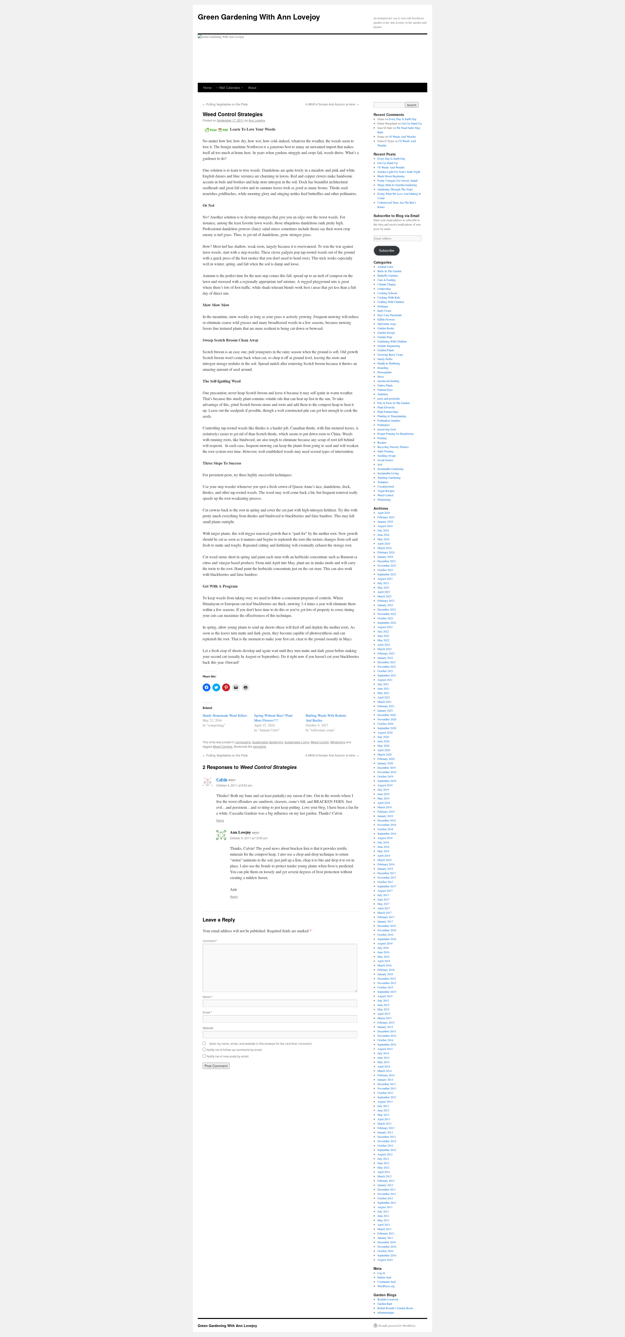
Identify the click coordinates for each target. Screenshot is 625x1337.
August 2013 (385, 1101)
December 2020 (386, 715)
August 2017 (385, 890)
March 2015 (384, 1018)
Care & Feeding (386, 280)
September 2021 (386, 675)
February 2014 (386, 1075)
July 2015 (383, 1000)
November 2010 (386, 1246)
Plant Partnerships (387, 412)
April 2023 (383, 592)
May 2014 (383, 1062)
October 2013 (385, 1093)
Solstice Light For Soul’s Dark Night (398, 172)
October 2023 (385, 570)
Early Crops (384, 310)
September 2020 (386, 728)
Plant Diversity (386, 407)
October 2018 (385, 829)
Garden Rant (384, 1304)
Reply (220, 820)
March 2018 (384, 860)
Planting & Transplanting (391, 416)
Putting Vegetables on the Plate (225, 104)
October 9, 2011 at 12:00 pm (249, 838)
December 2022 (386, 609)
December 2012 (386, 1137)
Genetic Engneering (388, 346)
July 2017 (383, 895)
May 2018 (383, 851)
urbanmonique (385, 1312)
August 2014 (385, 1049)
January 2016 (385, 974)
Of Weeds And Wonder (402, 136)
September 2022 (386, 622)
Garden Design (386, 332)
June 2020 (383, 741)
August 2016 (385, 943)
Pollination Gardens (388, 420)
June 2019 (383, 794)
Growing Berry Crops (390, 354)
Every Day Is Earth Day (403, 119)
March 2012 (384, 1176)
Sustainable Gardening (267, 742)
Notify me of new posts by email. (228, 1056)
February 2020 (386, 759)
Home (207, 87)
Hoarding (382, 368)
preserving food (386, 429)
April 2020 (383, 750)
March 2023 (384, 596)
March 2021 (384, 702)
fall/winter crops (386, 324)
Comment (210, 941)
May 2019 (383, 798)
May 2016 (383, 956)
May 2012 (383, 1167)
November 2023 (386, 565)
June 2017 (383, 899)
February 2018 (386, 864)
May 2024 (383, 539)
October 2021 (385, 671)
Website (208, 1028)
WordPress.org (386, 1286)
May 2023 (383, 587)
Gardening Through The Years (395, 189)
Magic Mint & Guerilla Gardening (397, 185)
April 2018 (383, 855)
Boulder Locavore (387, 1299)
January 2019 (385, 816)
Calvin (221, 779)
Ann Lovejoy (257, 120)
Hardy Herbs (385, 359)
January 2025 (385, 521)
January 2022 (385, 658)
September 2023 (386, 574)
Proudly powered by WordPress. (397, 1325)
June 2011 (383, 1216)
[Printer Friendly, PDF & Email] (216, 129)
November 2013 (386, 1088)
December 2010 (386, 1242)
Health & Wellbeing (388, 363)
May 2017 (383, 904)
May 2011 (383, 1220)
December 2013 (386, 1084)
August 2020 (385, 732)
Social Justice (385, 460)
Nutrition (382, 394)
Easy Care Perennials (389, 315)
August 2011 (385, 1207)
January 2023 (385, 605)
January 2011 (385, 1238)
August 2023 (385, 578)
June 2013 (383, 1110)
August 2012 (385, 1154)
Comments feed (386, 1282)
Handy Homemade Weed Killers (225, 715)
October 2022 (385, 618)
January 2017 (385, 921)
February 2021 (386, 706)
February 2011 (386, 1233)
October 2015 (385, 987)
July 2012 (383, 1159)
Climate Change (386, 284)
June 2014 (383, 1057)
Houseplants (384, 372)
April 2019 (383, 803)
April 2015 (383, 1014)
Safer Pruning (385, 451)
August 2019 (385, 785)
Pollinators (383, 425)
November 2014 (386, 1035)
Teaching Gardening (389, 477)
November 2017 (386, 877)
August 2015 (385, 996)
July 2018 (383, 842)
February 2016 (386, 970)
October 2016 (385, 934)
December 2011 (386, 1189)
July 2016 (383, 948)
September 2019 (386, 781)
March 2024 (384, 548)
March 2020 (384, 754)
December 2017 (386, 873)
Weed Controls (222, 746)
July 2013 (383, 1106)
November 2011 (386, 1194)
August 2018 (385, 838)
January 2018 (385, 869)
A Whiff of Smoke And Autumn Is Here (332, 104)
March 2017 (384, 912)
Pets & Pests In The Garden (393, 403)
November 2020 (386, 719)
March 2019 (384, 807)
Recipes (381, 442)
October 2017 (385, 882)
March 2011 (384, 1229)
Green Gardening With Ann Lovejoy (259, 16)
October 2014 (385, 1040)
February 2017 (386, 917)
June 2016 (383, 952)
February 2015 (386, 1022)
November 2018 (386, 825)
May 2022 (383, 640)
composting (243, 742)
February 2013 (386, 1128)
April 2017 (383, 908)
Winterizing (337, 742)
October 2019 (385, 776)
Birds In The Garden (389, 271)
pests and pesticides (388, 398)
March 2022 (384, 649)
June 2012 (383, 1163)
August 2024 (385, 526)
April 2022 (383, 644)
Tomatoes (382, 482)
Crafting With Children (390, 302)
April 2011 (383, 1224)
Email (207, 1012)
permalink (259, 746)
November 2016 (386, 930)
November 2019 (386, 772)
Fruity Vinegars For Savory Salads (397, 180)
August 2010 (385, 1260)
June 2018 (383, 847)
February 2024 (386, 552)
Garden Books (385, 328)
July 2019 (383, 789)
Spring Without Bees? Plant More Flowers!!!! (273, 718)
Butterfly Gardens (387, 275)
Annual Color (385, 267)
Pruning (382, 438)
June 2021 (383, 688)
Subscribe (386, 250)
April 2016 (383, 961)
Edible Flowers (386, 319)
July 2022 (383, 631)
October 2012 (385, 1145)
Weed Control (320, 742)
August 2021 (385, 680)
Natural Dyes (385, 390)
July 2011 (383, 1211)
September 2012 (386, 1150)
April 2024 (383, 543)
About (252, 87)
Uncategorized (385, 486)
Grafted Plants (385, 350)
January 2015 (385, 1027)
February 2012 (386, 1180)
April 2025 (383, 513)
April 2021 (383, 697)
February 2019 (386, 811)
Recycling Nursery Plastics (393, 447)
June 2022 (383, 636)
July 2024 (383, 530)
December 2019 (386, 767)
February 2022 (386, 653)
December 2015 (386, 978)
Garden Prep (384, 337)
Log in (381, 1273)
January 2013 (385, 1132)
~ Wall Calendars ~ (229, 87)
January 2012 (385, 1185)
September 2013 (386, 1097)
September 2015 (386, 992)
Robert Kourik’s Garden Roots (395, 1308)
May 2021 (383, 693)
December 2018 (386, 820)
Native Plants (385, 385)
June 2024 (383, 535)
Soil (379, 464)
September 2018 (386, 833)
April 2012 (383, 1172)
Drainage (382, 306)
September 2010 (386, 1255)
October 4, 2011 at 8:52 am (234, 785)
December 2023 (386, 561)
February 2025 (386, 517)
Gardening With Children (392, 341)
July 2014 (383, 1053)
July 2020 (383, 737)
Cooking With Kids (388, 297)
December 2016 (386, 926)
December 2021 (386, 662)
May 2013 (383, 1115)
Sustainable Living (296, 742)
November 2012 (386, 1141)
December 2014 (386, 1031)
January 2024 (385, 557)
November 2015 (386, 983)
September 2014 (386, 1044)
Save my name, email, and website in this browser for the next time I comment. (260, 1043)
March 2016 (384, 965)
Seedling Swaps (386, 455)
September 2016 (386, 939)
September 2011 (386, 1202)
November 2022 (386, 614)
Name (208, 997)
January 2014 (385, 1079)
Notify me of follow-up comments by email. (234, 1049)
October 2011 (385, 1198)
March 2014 (384, 1071)
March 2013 (384, 1123)
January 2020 (385, 763)
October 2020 (385, 724)
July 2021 (383, 684)
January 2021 (385, 710)
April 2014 (383, 1066)
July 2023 (383, 583)
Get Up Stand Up (412, 123)
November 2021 (386, 666)
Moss (380, 376)
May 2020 (383, 745)
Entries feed (384, 1277)
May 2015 (383, 1009)
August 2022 (385, 627)
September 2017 (386, 886)
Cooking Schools (387, 293)
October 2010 (385, 1251)
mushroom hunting (388, 381)
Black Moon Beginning (391, 176)
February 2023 (386, 600)
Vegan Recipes (386, 491)
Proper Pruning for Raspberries (395, 433)
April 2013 (383, 1119)
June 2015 (383, 1005)
